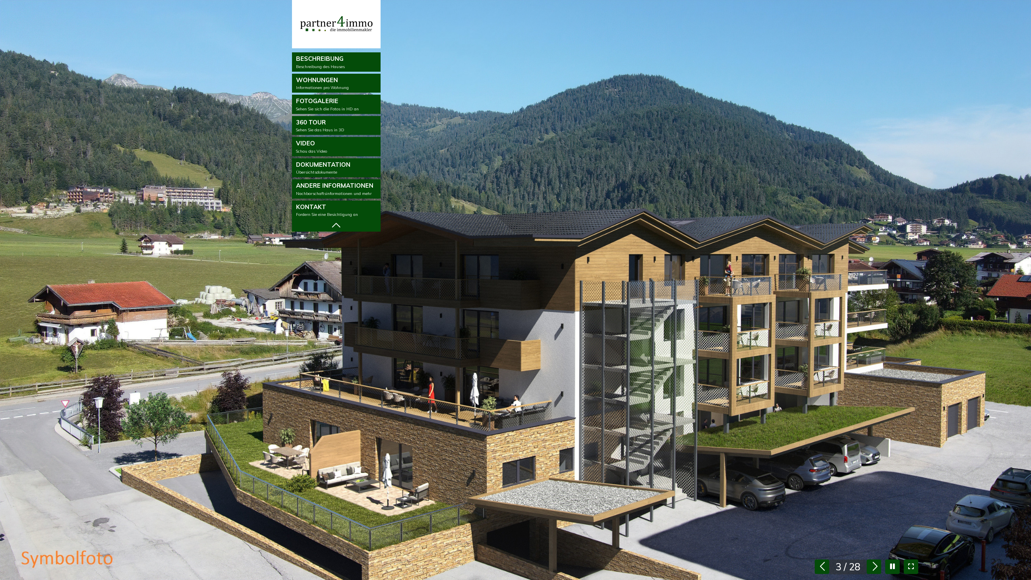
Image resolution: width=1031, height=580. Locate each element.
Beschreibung (320, 62)
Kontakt (327, 210)
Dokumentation (323, 168)
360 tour (320, 125)
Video (311, 146)
